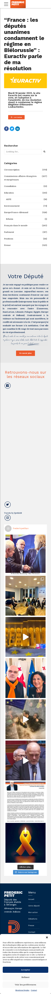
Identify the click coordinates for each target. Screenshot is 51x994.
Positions (8, 239)
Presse (7, 245)
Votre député (34, 906)
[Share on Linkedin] (17, 128)
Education (9, 193)
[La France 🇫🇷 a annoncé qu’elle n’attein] (25, 760)
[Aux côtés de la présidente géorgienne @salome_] (25, 678)
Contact (34, 990)
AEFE (8, 199)
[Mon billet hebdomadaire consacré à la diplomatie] (25, 802)
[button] (47, 937)
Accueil (31, 899)
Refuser (25, 977)
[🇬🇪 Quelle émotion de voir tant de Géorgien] (25, 637)
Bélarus (9, 219)
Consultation (10, 186)
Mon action (33, 912)
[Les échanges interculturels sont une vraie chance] (25, 596)
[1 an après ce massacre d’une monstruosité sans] (25, 843)
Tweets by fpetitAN (13, 513)
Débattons (32, 919)
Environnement (11, 206)
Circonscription (11, 170)
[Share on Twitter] (12, 128)
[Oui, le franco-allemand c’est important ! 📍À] (25, 554)
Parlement (9, 232)
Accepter (25, 970)
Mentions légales (22, 990)
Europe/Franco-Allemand (16, 212)
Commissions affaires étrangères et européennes (20, 178)
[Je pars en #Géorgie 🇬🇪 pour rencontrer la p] (25, 719)
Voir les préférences (25, 984)
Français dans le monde (15, 225)
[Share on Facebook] (6, 128)
